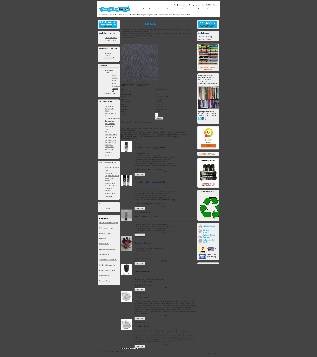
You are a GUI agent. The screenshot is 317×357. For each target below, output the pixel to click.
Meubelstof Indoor (111, 38)
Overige (107, 209)
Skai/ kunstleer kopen (106, 228)
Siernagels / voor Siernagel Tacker (110, 141)
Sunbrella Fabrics (105, 233)
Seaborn (115, 83)
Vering (107, 155)
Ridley (114, 80)
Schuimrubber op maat (107, 265)
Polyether (108, 170)
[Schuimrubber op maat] (108, 28)
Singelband (109, 149)
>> (144, 43)
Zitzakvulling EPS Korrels (108, 260)
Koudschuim (109, 173)
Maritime (115, 78)
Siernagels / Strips (111, 135)
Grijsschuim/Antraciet (112, 167)
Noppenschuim (110, 183)
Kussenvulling (109, 126)
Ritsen (107, 132)
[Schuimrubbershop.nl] (207, 154)
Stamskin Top (115, 90)
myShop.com (133, 348)
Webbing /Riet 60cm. (109, 110)
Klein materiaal (110, 124)
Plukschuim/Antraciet (112, 186)
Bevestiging (109, 106)
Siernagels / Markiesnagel (109, 146)
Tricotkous (108, 152)
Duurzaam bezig (104, 281)
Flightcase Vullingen (108, 190)
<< (146, 43)
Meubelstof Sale (110, 40)
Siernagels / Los (110, 137)
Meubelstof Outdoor (108, 54)
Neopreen (108, 196)
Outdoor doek (109, 58)
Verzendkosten (104, 275)
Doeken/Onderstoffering (112, 118)
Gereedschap (109, 121)
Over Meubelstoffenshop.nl (108, 223)
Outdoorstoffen (104, 244)
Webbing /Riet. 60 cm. (111, 114)
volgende (140, 43)
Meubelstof (102, 239)
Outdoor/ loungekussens (107, 249)
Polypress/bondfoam (112, 176)
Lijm (106, 129)
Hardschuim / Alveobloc (109, 179)
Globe (114, 75)
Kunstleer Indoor (110, 93)
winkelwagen (215, 353)
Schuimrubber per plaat (107, 270)
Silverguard (115, 86)
